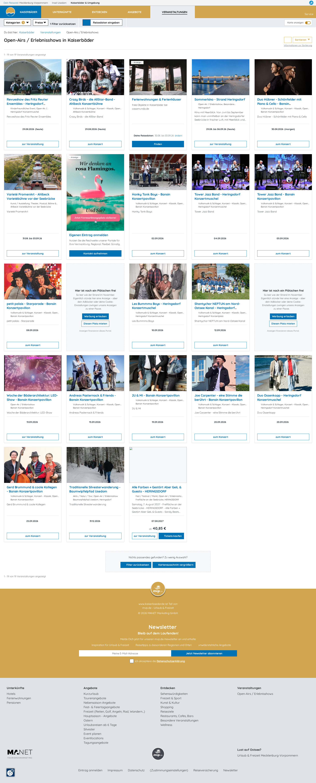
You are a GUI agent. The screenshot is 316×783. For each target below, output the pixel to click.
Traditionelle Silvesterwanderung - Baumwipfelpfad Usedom (94, 489)
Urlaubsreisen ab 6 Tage (100, 725)
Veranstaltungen (50, 32)
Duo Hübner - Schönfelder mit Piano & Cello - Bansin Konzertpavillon (279, 103)
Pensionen (14, 703)
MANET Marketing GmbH (163, 613)
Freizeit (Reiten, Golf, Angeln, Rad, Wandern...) (114, 711)
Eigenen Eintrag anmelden (88, 235)
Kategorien (15, 22)
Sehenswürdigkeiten (174, 694)
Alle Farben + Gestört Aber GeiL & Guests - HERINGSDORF (156, 489)
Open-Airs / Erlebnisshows (255, 694)
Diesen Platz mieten (95, 323)
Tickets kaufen (173, 536)
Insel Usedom (59, 2)
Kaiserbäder (85, 2)
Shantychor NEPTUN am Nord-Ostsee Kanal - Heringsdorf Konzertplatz (217, 308)
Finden (158, 144)
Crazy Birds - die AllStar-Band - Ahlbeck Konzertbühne (92, 101)
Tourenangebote (95, 698)
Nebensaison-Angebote (100, 703)
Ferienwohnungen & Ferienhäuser (156, 99)
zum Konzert (95, 144)
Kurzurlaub (91, 694)
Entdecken (167, 688)
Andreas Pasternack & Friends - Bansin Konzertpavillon (92, 397)
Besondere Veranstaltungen (179, 720)
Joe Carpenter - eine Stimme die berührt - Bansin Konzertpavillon (218, 397)
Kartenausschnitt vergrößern (175, 564)
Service (309, 14)
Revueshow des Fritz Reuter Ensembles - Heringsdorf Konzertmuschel (27, 103)
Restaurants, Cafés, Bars (176, 716)
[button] (30, 10)
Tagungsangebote (96, 742)
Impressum (115, 770)
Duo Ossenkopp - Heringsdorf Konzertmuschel (279, 397)
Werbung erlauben (95, 316)
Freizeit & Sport (170, 698)
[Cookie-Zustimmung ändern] (10, 772)
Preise (39, 22)
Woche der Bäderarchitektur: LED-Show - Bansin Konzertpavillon (32, 397)
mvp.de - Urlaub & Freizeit (158, 607)
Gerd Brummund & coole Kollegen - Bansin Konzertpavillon (32, 489)
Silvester (89, 729)
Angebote (90, 688)
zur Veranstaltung (33, 144)
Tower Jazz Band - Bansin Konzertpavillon (276, 196)
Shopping (166, 707)
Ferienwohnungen (19, 698)
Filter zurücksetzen (137, 564)
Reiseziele (167, 711)
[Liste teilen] (287, 40)
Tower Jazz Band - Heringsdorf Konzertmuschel (217, 196)
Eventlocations (93, 738)
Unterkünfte (15, 688)
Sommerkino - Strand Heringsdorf (220, 99)
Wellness (166, 725)
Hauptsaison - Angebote (100, 716)
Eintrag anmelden (90, 770)
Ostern (88, 720)
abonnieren (204, 653)
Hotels (11, 694)
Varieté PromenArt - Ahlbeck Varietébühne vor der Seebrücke (31, 196)
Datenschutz (136, 770)
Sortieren (301, 39)
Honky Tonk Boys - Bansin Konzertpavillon (151, 196)
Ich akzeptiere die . (159, 661)
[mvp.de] (311, 3)
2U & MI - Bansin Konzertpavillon (156, 395)
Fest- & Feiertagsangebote (102, 707)
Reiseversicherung (205, 770)
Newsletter (230, 770)
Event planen (92, 734)
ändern (178, 135)
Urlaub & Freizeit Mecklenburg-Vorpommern (267, 755)
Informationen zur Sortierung (298, 45)
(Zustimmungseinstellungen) (169, 770)
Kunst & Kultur (170, 703)
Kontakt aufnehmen (95, 253)
